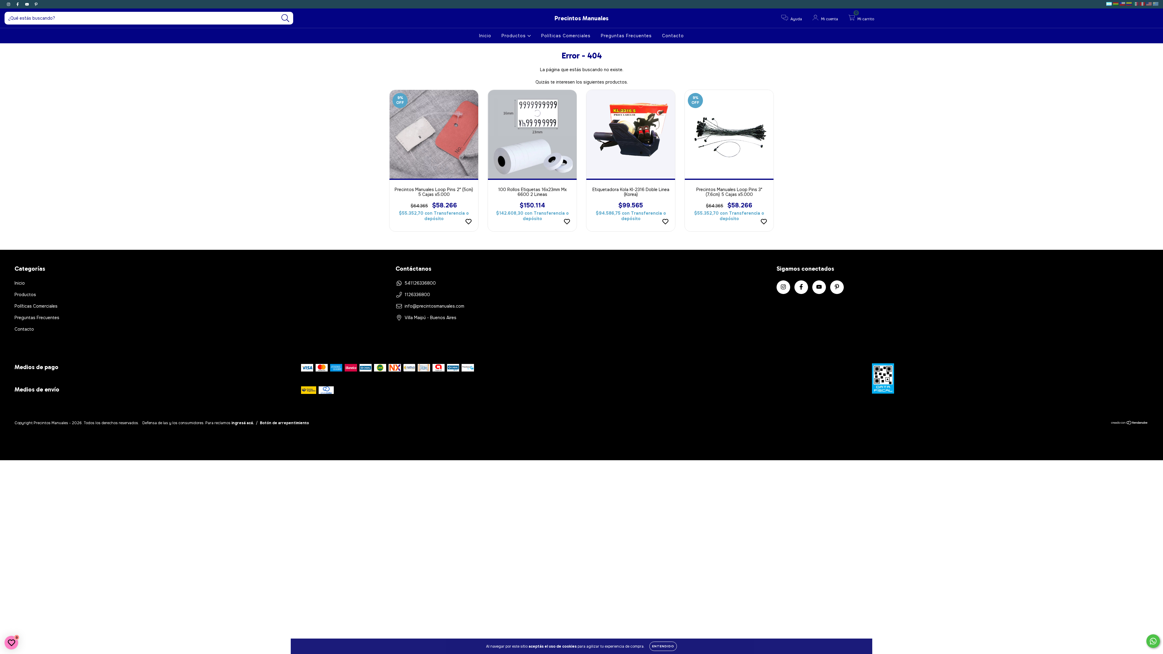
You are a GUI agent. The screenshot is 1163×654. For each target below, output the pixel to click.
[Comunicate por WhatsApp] (1153, 641)
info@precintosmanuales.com (434, 306)
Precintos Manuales (581, 18)
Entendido (663, 646)
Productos (514, 35)
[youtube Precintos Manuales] (27, 4)
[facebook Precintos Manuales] (18, 4)
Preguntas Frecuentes (626, 35)
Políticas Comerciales (566, 35)
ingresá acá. (242, 423)
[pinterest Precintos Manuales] (36, 4)
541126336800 (420, 283)
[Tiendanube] (1129, 423)
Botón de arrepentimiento (284, 423)
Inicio (485, 35)
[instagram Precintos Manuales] (9, 4)
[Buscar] (285, 18)
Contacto (673, 35)
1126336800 (417, 294)
